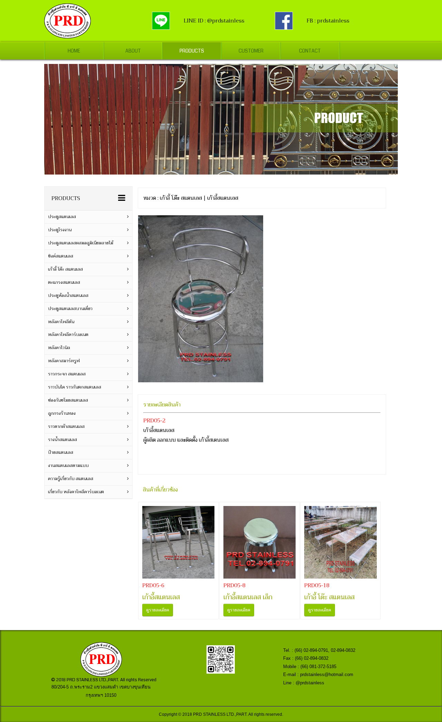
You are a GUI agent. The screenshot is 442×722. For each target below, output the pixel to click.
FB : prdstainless (328, 21)
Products (192, 50)
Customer (251, 50)
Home (74, 50)
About (133, 50)
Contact (310, 50)
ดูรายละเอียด (157, 610)
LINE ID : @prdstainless (214, 21)
